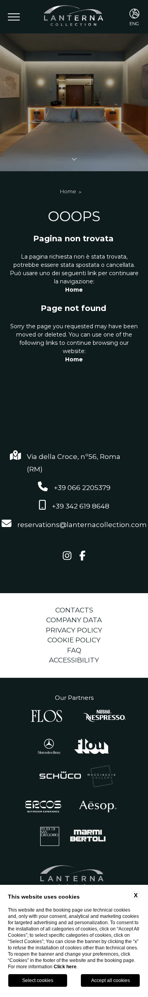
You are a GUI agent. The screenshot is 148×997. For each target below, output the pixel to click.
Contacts (74, 610)
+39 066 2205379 (82, 488)
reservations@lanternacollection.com (82, 525)
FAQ (74, 650)
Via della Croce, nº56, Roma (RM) (73, 463)
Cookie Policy (74, 640)
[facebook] (82, 556)
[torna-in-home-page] (74, 17)
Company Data (74, 620)
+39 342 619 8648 (80, 506)
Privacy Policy (74, 630)
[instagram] (67, 556)
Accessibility (74, 660)
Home (68, 191)
